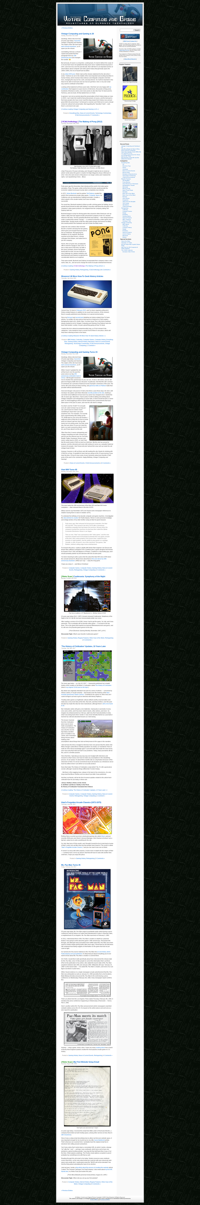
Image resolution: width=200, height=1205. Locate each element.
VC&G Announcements (82, 115)
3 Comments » (100, 570)
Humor (124, 167)
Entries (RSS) (94, 1199)
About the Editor (125, 241)
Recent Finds (126, 172)
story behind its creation (71, 518)
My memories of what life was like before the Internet (130, 158)
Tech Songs (126, 203)
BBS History (71, 339)
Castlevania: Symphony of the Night (83, 576)
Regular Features (83, 638)
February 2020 (81, 310)
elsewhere (73, 46)
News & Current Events (87, 113)
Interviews (125, 169)
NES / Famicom (127, 219)
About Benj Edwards (130, 59)
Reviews (125, 196)
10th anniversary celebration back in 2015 (71, 376)
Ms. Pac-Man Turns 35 (70, 865)
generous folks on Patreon (97, 385)
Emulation (125, 214)
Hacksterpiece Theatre (129, 185)
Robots (124, 237)
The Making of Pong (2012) (81, 122)
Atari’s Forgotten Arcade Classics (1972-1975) (81, 802)
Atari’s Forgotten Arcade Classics (72, 847)
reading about (100, 1047)
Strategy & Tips (127, 221)
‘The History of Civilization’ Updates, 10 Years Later (83, 646)
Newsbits (125, 191)
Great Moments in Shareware (130, 183)
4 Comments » (107, 1055)
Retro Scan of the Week (97, 638)
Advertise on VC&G (126, 242)
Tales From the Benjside (129, 201)
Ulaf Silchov (126, 204)
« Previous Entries (67, 28)
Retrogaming (84, 270)
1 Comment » (91, 345)
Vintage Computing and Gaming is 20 (77, 34)
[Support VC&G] (130, 39)
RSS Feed (126, 41)
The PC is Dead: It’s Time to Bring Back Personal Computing (130, 149)
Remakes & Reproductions (130, 174)
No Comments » (106, 270)
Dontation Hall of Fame (129, 251)
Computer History (100, 339)
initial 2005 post (70, 74)
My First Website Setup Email (80, 1062)
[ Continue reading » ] (80, 109)
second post (79, 317)
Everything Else (74, 113)
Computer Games (88, 339)
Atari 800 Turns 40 (69, 470)
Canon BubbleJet (99, 1140)
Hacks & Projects (127, 217)
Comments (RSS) (104, 1199)
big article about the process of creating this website (92, 1167)
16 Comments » (106, 463)
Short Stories (126, 198)
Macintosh (91, 341)
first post (70, 317)
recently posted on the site (96, 393)
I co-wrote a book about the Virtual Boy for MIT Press (130, 155)
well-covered (65, 46)
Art (123, 164)
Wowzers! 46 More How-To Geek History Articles (82, 276)
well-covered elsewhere (68, 365)
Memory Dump (126, 188)
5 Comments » (100, 858)
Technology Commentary (103, 113)
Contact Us (133, 41)
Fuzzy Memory (126, 182)
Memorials (125, 187)
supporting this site (124, 50)
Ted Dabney (90, 193)
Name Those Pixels (128, 190)
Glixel (103, 836)
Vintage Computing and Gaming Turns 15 (79, 352)
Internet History (83, 341)
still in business (66, 1135)
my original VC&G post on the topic (77, 687)
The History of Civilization (103, 685)
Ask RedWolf (126, 180)
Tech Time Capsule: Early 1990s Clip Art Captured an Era (131, 152)
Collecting (79, 339)
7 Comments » (95, 115)
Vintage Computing (89, 570)
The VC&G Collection (127, 250)
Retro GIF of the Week (129, 193)
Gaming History (75, 270)
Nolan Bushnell (71, 193)
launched (77, 41)
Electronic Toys (127, 166)
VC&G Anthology (94, 270)
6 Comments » (87, 640)
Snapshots (125, 200)
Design (124, 213)
